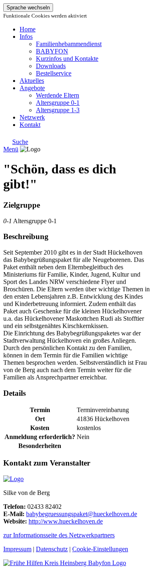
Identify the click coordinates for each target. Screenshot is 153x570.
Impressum (17, 549)
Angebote (32, 87)
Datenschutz (52, 549)
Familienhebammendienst (69, 43)
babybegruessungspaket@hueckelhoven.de (81, 513)
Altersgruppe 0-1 (58, 102)
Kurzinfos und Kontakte (67, 58)
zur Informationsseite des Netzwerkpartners (59, 535)
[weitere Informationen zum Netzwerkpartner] (13, 478)
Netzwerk (32, 117)
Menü (10, 149)
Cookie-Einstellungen (100, 549)
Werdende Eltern (57, 95)
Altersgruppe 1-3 (58, 109)
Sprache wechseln (28, 7)
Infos (26, 36)
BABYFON (52, 51)
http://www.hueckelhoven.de (66, 521)
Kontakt (30, 124)
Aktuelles (32, 80)
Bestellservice (53, 73)
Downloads (51, 65)
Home (27, 29)
